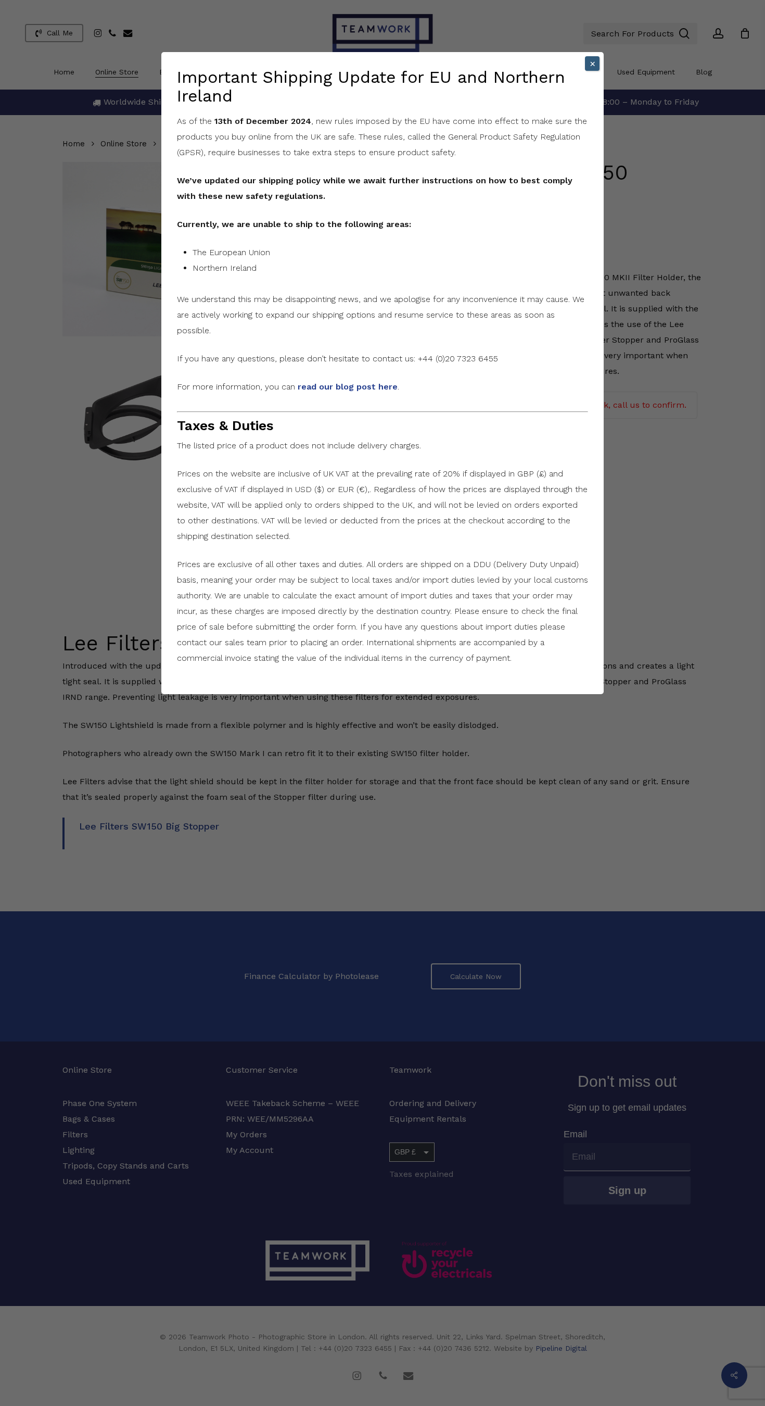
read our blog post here (348, 387)
